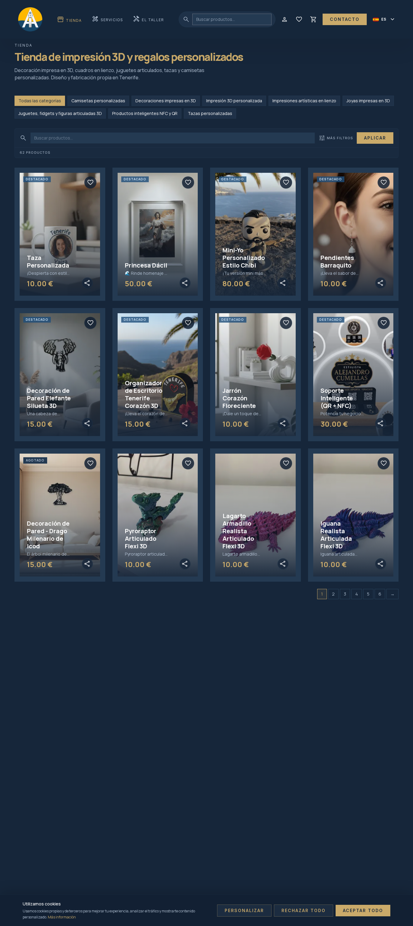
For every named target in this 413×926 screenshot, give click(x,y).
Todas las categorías (39, 100)
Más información (62, 917)
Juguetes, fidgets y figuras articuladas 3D (60, 113)
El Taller (148, 19)
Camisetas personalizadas (98, 100)
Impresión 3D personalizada (234, 100)
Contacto (344, 19)
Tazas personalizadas (210, 113)
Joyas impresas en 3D (368, 100)
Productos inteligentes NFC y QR (144, 113)
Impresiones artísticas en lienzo (304, 100)
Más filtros (335, 138)
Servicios (107, 19)
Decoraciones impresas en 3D (165, 100)
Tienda (69, 19)
